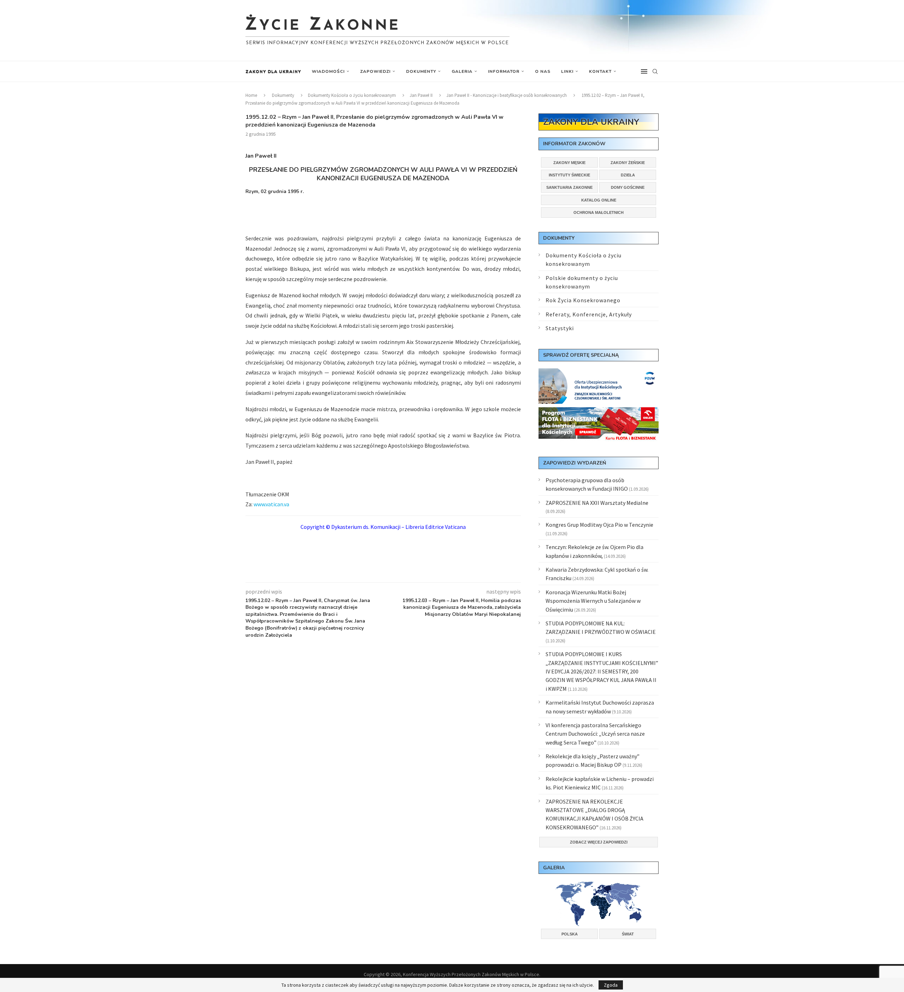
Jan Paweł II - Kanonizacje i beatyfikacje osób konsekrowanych (506, 95)
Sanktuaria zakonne (569, 187)
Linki (567, 71)
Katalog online (598, 200)
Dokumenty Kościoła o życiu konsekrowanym (352, 95)
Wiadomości (328, 71)
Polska (569, 934)
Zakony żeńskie (628, 163)
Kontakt (600, 71)
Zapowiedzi (375, 71)
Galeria (462, 71)
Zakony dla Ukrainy (273, 71)
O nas (543, 71)
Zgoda (611, 985)
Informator (503, 71)
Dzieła (628, 175)
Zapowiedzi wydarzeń (574, 463)
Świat (628, 934)
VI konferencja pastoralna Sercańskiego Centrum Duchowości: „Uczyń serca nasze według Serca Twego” (595, 734)
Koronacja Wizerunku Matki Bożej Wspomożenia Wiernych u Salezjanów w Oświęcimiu (593, 601)
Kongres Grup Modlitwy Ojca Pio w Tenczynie (599, 524)
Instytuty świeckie (569, 175)
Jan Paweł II (421, 95)
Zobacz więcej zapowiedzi (599, 842)
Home (251, 95)
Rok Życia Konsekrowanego (583, 300)
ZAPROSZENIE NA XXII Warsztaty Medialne (597, 502)
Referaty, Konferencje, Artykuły (589, 314)
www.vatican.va (271, 504)
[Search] (655, 71)
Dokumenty (421, 71)
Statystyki (560, 328)
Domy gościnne (627, 187)
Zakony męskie (569, 163)
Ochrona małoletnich (598, 212)
